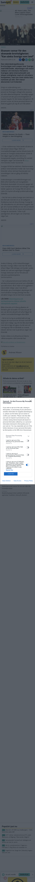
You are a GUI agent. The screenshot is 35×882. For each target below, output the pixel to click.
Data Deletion (6, 480)
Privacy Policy (28, 480)
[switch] (27, 441)
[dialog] (17, 441)
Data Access (17, 480)
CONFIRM (11, 473)
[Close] (31, 401)
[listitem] (17, 436)
